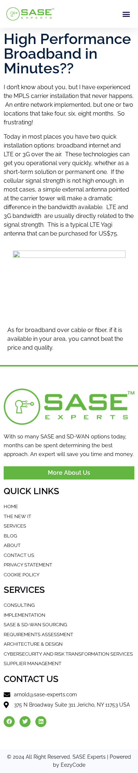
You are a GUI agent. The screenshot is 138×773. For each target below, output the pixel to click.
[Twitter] (25, 721)
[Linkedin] (40, 721)
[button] (126, 14)
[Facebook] (9, 721)
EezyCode (73, 765)
